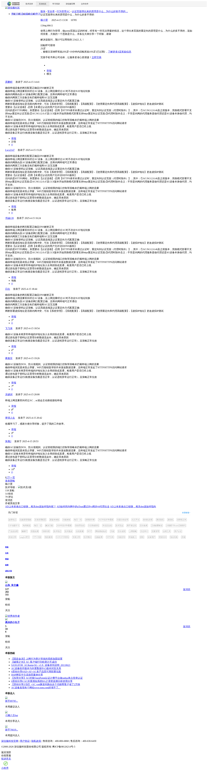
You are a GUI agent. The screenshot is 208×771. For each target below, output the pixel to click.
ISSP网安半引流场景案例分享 (27, 674)
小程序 (5, 768)
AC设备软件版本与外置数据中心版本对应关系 (36, 668)
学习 (38, 14)
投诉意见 (6, 758)
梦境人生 (10, 417)
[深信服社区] (12, 8)
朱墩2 (8, 441)
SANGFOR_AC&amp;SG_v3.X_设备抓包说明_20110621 (40, 665)
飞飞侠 (8, 328)
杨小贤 (44, 20)
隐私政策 (36, 741)
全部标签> (186, 513)
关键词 (8, 394)
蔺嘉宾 (8, 358)
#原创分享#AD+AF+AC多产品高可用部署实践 (36, 671)
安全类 (51, 11)
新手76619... (11, 729)
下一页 (11, 477)
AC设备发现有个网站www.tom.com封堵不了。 (36, 687)
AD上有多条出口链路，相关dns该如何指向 (133, 506)
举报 (49, 70)
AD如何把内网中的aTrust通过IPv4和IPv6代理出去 (83, 506)
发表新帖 (10, 480)
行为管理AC (63, 11)
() (12, 144)
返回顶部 (6, 752)
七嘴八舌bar (11, 715)
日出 (7, 289)
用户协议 (25, 741)
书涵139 (9, 218)
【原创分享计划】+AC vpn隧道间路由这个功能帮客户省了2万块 (45, 684)
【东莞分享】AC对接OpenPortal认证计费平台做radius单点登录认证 (47, 678)
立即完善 (96, 57)
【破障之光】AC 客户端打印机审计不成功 (34, 662)
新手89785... (11, 701)
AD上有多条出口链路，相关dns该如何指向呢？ (30, 506)
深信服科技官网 (9, 741)
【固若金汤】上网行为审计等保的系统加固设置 (36, 658)
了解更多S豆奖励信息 (119, 51)
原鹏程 (8, 82)
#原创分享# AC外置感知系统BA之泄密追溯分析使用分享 (41, 681)
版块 (43, 11)
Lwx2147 (10, 150)
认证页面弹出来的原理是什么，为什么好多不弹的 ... (100, 11)
